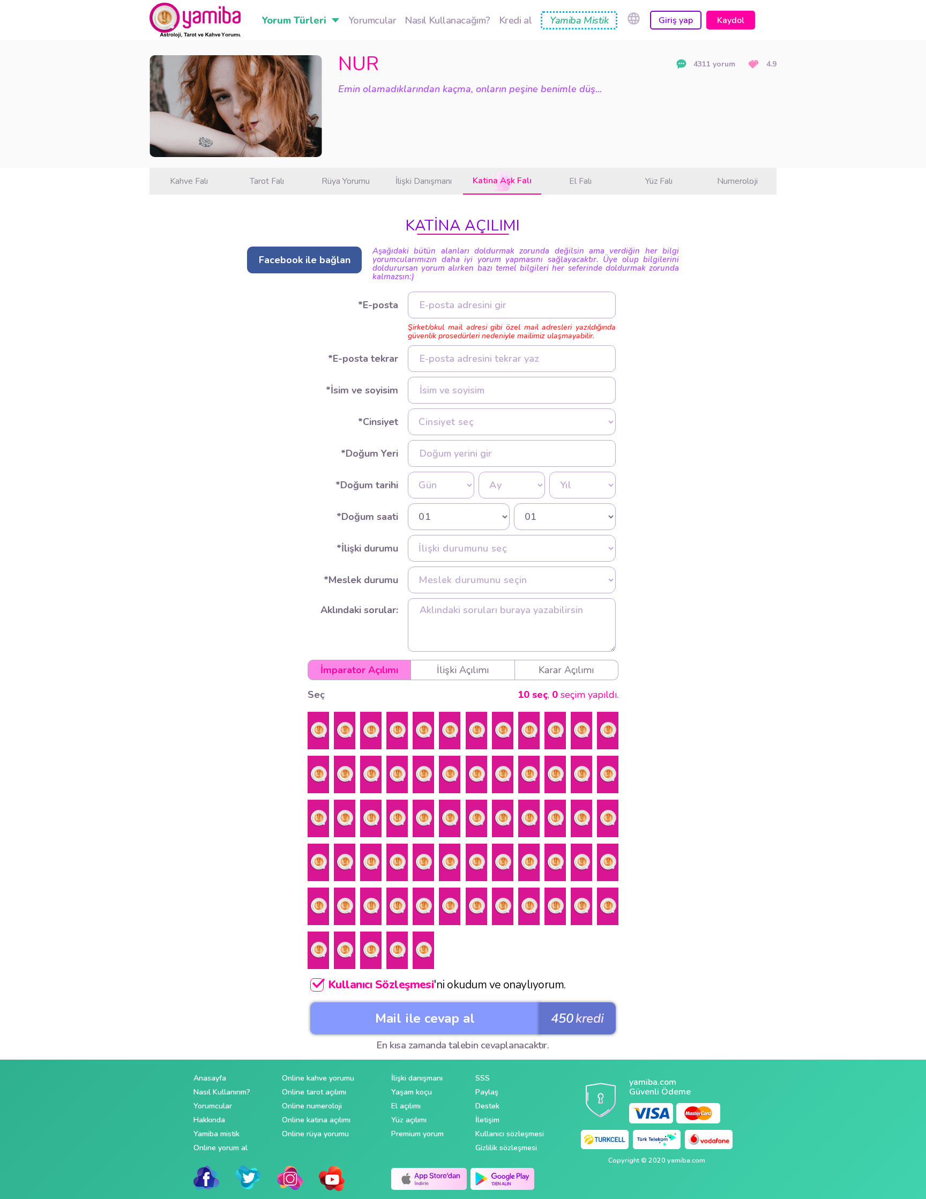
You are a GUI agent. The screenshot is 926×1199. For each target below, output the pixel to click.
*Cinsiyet (378, 421)
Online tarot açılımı (314, 1092)
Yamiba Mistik (579, 20)
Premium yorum (417, 1134)
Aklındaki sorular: (359, 610)
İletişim (487, 1120)
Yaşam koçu (411, 1092)
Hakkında (209, 1120)
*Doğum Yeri (369, 453)
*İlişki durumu (367, 548)
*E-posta (378, 305)
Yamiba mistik (216, 1134)
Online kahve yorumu (318, 1078)
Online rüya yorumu (315, 1134)
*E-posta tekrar (363, 358)
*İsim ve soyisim (362, 390)
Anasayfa (209, 1078)
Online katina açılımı (316, 1120)
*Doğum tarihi (366, 485)
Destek (487, 1106)
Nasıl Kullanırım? (221, 1092)
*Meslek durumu (361, 580)
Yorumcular (212, 1106)
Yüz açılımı (409, 1120)
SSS (482, 1078)
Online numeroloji (312, 1106)
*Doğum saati (367, 516)
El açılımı (406, 1106)
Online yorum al (220, 1148)
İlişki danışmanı (417, 1078)
